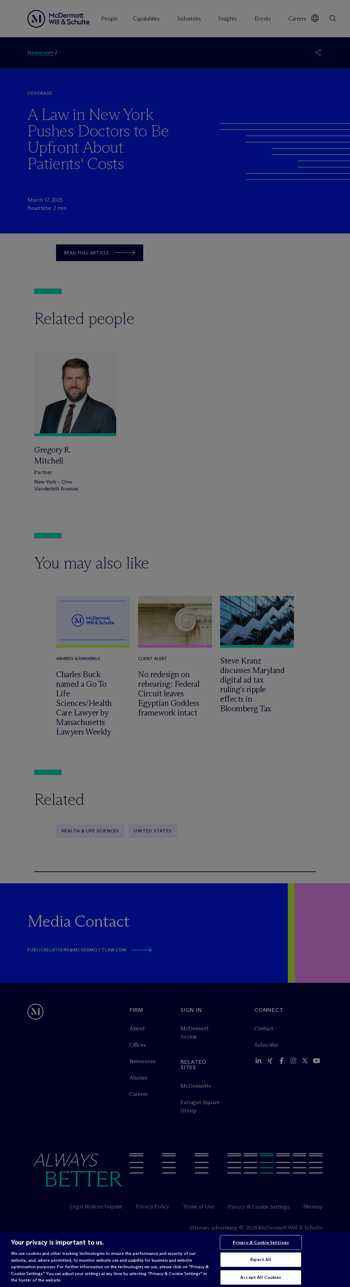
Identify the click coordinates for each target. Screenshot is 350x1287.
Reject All (260, 1259)
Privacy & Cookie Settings (261, 1242)
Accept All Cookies (260, 1277)
